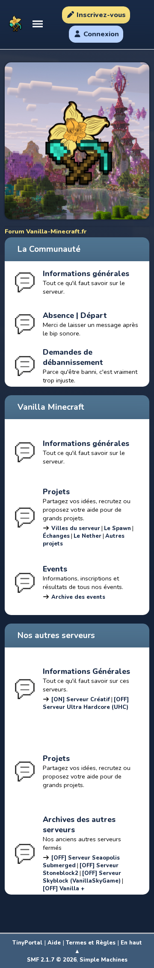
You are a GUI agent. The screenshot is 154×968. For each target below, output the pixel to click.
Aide (54, 943)
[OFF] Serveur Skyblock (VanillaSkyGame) (82, 877)
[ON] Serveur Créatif (80, 699)
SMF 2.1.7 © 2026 (52, 960)
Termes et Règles (91, 943)
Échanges (56, 536)
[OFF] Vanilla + (64, 888)
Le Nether (87, 536)
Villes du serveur (75, 528)
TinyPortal (27, 943)
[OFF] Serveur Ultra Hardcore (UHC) (86, 703)
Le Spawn (117, 528)
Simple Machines (103, 960)
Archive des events (78, 597)
